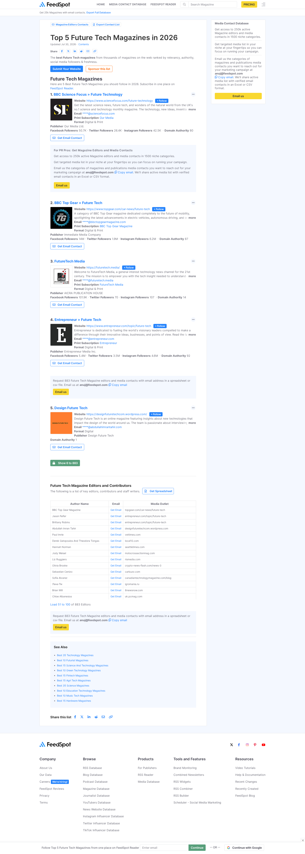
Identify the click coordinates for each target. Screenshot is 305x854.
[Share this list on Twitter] (68, 51)
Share (53, 51)
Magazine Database (96, 788)
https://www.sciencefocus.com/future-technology (119, 100)
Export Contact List (107, 24)
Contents (83, 44)
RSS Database (92, 768)
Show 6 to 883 (68, 463)
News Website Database (99, 809)
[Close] (303, 840)
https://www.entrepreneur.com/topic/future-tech (118, 326)
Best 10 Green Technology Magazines (79, 670)
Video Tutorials (245, 768)
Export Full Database (98, 12)
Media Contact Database (127, 4)
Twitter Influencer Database (101, 823)
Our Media (106, 118)
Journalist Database (96, 795)
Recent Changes (246, 781)
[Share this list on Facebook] (62, 51)
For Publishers (147, 768)
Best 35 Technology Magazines (75, 655)
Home (101, 4)
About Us (46, 768)
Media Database (149, 781)
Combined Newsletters (189, 775)
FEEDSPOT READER (163, 4)
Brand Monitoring (185, 768)
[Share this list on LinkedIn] (75, 51)
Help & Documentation (250, 775)
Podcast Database (95, 781)
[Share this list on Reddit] (81, 51)
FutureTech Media (111, 284)
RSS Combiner (183, 788)
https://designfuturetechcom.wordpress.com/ (116, 414)
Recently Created (246, 788)
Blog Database (93, 775)
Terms (44, 802)
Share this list (60, 717)
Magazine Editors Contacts (72, 24)
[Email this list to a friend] (88, 51)
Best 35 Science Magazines (73, 685)
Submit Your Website (67, 69)
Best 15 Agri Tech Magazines (74, 680)
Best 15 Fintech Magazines (72, 675)
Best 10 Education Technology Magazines (81, 690)
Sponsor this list (99, 69)
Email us (61, 185)
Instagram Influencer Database (103, 816)
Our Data (46, 775)
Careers (53, 781)
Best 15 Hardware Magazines (74, 700)
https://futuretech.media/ (103, 267)
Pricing (249, 4)
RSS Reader (145, 775)
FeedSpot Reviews (52, 788)
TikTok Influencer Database (101, 830)
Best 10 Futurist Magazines (72, 660)
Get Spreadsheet (161, 491)
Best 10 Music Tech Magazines (75, 695)
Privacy (44, 795)
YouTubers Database (96, 802)
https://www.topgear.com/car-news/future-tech (118, 209)
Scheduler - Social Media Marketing (197, 802)
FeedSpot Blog (245, 795)
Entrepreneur (108, 343)
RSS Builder (181, 795)
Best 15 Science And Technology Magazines (82, 665)
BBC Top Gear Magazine (116, 226)
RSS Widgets (182, 781)
